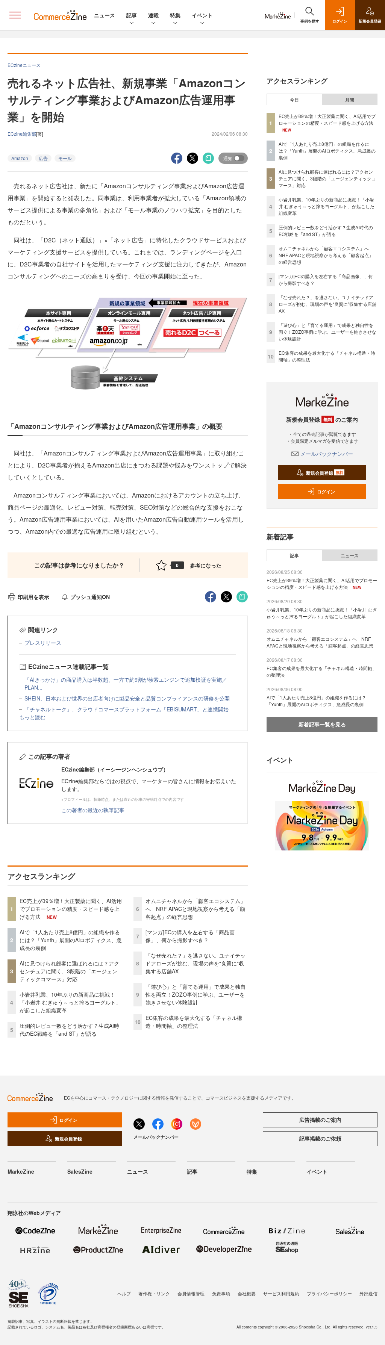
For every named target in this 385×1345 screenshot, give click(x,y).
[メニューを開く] (15, 15)
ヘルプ (124, 1293)
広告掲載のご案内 (320, 1119)
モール (65, 158)
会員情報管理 (191, 1293)
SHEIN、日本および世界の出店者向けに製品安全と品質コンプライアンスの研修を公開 (127, 698)
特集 (175, 15)
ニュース (104, 15)
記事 (131, 15)
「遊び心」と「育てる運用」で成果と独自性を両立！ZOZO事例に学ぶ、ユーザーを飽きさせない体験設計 (196, 994)
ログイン (326, 491)
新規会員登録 (324, 472)
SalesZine (79, 1171)
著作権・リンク (154, 1293)
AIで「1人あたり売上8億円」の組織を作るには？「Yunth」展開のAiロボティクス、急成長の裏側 (71, 940)
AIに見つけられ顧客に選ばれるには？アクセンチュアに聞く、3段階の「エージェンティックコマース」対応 (69, 971)
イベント (202, 15)
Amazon (19, 158)
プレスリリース (42, 642)
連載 (153, 15)
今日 (294, 99)
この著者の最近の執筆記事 (92, 810)
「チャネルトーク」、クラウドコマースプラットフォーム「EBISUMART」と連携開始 (126, 709)
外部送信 (368, 1293)
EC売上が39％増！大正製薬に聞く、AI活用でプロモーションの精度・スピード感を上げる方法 (71, 908)
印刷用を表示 (33, 597)
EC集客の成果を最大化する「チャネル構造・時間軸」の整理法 (194, 1021)
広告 (43, 158)
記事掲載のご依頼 (320, 1138)
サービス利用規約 (281, 1293)
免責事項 (221, 1293)
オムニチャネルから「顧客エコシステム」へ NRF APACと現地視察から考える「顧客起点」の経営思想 (196, 908)
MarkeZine (21, 1171)
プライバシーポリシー (329, 1293)
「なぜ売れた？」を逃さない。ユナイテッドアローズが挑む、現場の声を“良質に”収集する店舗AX (196, 963)
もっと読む (32, 717)
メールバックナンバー (326, 453)
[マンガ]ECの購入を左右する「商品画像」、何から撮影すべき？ (190, 936)
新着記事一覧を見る (322, 724)
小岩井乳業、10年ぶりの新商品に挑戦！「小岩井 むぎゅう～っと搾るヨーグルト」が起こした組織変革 (70, 1002)
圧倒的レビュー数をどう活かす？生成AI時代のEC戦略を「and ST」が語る (69, 1029)
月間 (349, 99)
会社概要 (247, 1293)
